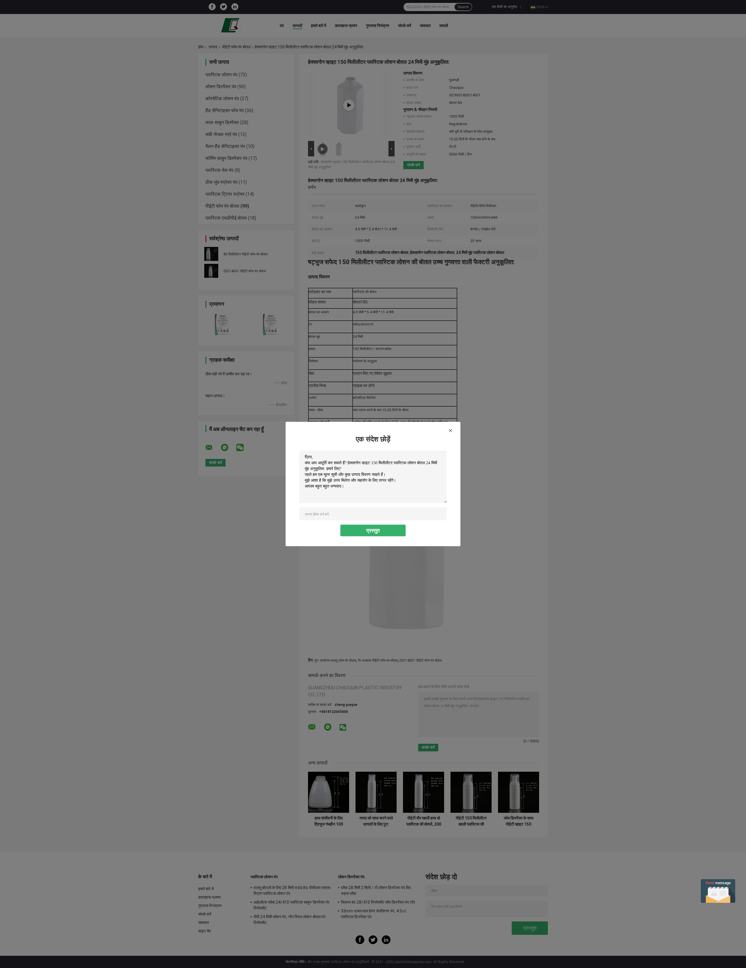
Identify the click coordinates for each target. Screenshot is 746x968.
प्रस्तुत (373, 530)
